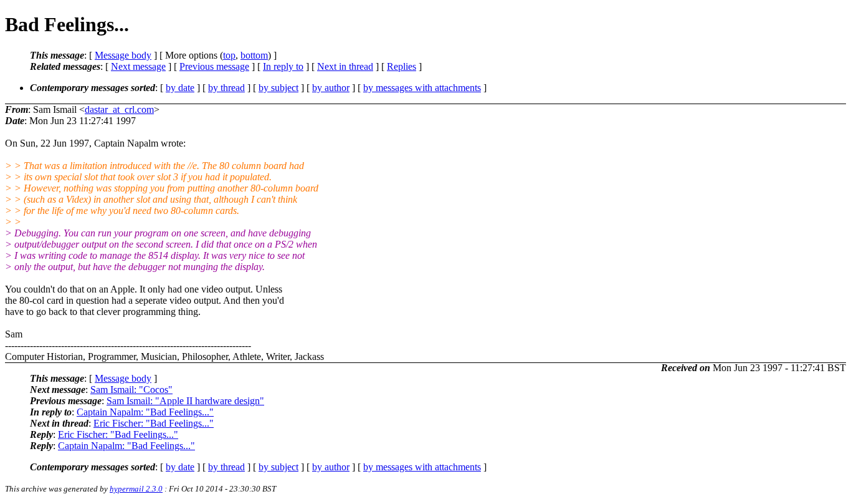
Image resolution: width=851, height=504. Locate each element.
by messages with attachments (422, 87)
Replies (401, 66)
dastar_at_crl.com (119, 109)
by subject (278, 87)
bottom (254, 55)
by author (330, 87)
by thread (226, 87)
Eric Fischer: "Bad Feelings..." (153, 423)
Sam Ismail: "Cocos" (131, 389)
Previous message (214, 66)
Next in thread (345, 66)
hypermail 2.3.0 (136, 488)
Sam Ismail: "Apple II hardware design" (185, 400)
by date (180, 87)
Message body (123, 55)
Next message (138, 66)
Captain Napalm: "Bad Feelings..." (145, 412)
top (229, 55)
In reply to (283, 66)
